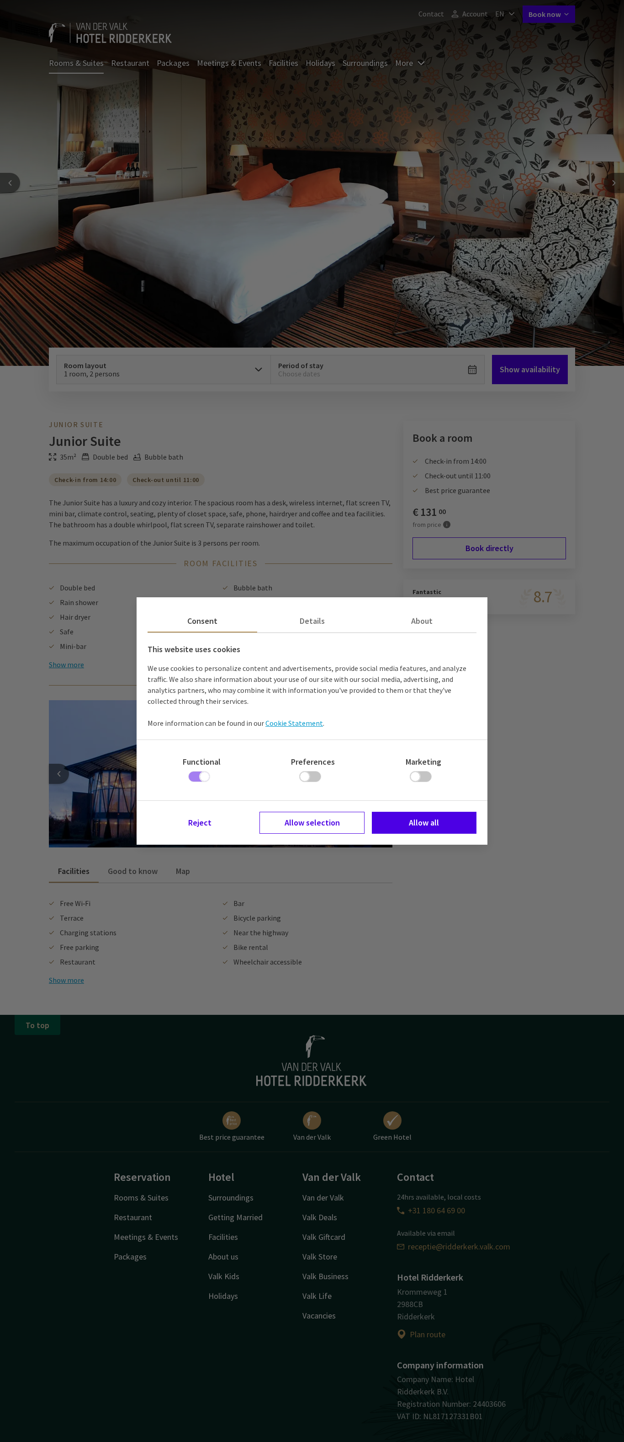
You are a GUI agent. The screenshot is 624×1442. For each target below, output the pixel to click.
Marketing (423, 761)
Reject (200, 822)
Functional (202, 761)
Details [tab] (312, 621)
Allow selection (312, 822)
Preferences (313, 761)
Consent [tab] (202, 621)
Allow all (424, 822)
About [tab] (422, 621)
